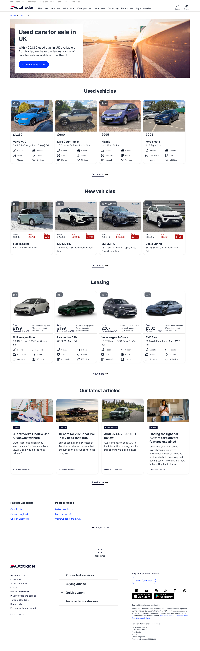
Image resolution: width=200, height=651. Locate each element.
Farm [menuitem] (59, 2)
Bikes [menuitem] (24, 2)
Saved (177, 9)
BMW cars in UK (64, 509)
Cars (21, 15)
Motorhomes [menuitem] (33, 2)
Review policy (17, 604)
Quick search (75, 592)
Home (13, 15)
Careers (14, 587)
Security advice (17, 575)
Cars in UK (16, 509)
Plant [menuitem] (65, 2)
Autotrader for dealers (82, 601)
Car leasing (113, 8)
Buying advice (76, 584)
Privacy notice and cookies (23, 595)
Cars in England (19, 514)
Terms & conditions (19, 600)
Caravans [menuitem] (44, 2)
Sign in (186, 9)
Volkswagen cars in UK (68, 518)
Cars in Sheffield (19, 518)
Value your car (84, 8)
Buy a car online (143, 8)
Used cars (43, 8)
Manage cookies (17, 614)
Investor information (19, 591)
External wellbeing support (23, 608)
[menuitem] (43, 8)
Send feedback (144, 580)
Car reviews (99, 8)
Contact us (15, 579)
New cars (55, 8)
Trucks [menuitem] (52, 2)
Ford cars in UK (63, 514)
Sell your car (69, 8)
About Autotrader (18, 583)
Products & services (80, 575)
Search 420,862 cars (33, 64)
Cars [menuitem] (12, 2)
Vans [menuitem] (18, 2)
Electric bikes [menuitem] (74, 2)
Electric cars (127, 8)
